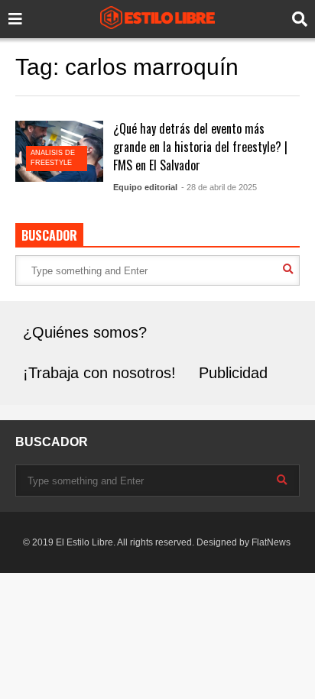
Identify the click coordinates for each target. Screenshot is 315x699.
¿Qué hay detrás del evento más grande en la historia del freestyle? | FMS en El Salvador (200, 146)
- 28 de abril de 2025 (219, 187)
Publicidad (233, 372)
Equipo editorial (145, 187)
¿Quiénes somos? (85, 332)
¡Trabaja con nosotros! (99, 372)
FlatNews (271, 542)
